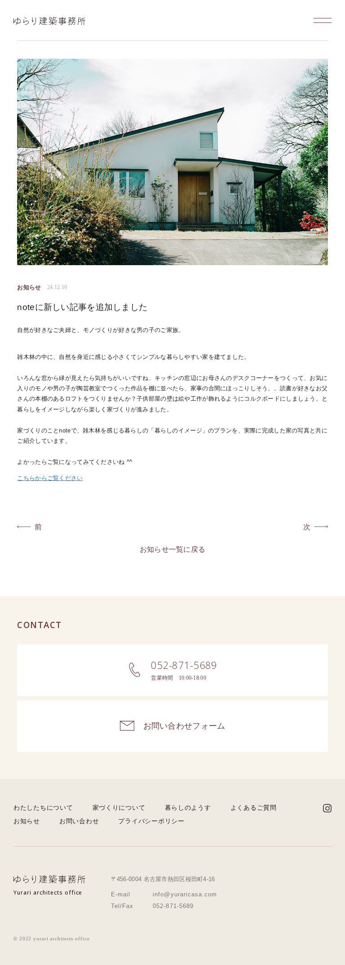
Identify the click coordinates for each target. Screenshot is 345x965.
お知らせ (26, 821)
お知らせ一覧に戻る (173, 549)
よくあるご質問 (253, 807)
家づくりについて (119, 807)
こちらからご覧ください (50, 478)
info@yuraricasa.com (185, 894)
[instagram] (327, 808)
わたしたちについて (43, 807)
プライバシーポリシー (151, 821)
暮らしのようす (188, 807)
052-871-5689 (173, 906)
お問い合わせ (79, 821)
